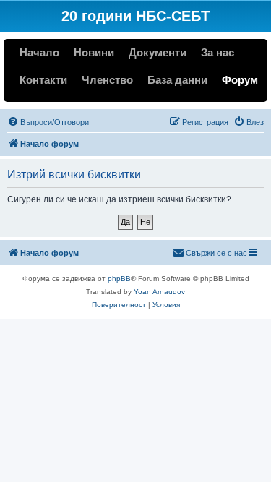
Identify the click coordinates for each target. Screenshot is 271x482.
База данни (177, 80)
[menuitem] (48, 122)
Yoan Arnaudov (159, 292)
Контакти (43, 80)
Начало (39, 52)
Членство (107, 80)
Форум (240, 80)
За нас (217, 52)
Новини (94, 52)
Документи (157, 52)
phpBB (119, 279)
